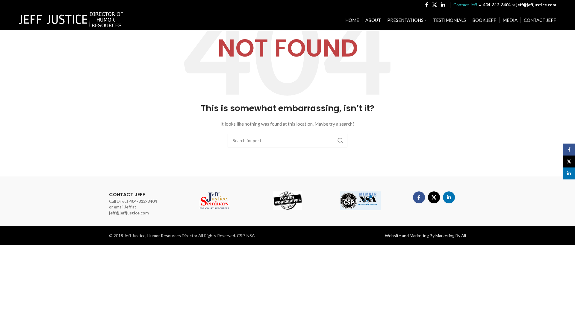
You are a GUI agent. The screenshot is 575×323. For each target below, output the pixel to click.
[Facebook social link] (426, 4)
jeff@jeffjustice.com (129, 212)
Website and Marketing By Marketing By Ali (425, 235)
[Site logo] (71, 19)
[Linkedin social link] (443, 4)
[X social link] (434, 4)
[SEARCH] (340, 140)
